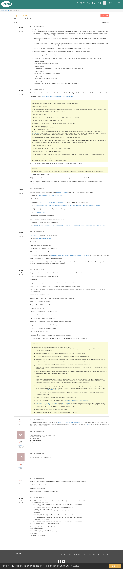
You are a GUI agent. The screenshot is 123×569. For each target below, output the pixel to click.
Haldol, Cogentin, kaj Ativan (55, 390)
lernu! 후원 (77, 554)
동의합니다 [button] (115, 566)
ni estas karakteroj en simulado (51, 405)
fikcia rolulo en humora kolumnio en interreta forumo (77, 400)
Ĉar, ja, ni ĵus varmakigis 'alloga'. (91, 205)
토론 (2, 10)
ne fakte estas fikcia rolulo (50, 403)
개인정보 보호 (91, 554)
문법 (93, 3)
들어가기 (111, 3)
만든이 (70, 554)
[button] (104, 3)
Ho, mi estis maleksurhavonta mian (49, 202)
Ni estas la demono (39, 212)
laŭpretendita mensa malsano (44, 238)
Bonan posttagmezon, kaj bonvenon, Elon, (50, 195)
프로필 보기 (20, 445)
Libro (84, 554)
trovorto (88, 424)
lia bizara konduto (66, 403)
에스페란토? (81, 3)
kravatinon (62, 202)
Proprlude (33, 235)
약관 (99, 554)
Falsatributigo (39, 403)
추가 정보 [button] (76, 566)
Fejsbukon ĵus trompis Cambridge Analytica (70, 422)
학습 (88, 3)
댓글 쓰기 (105, 16)
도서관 (99, 3)
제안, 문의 (105, 554)
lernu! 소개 (62, 554)
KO (119, 3)
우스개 (7, 10)
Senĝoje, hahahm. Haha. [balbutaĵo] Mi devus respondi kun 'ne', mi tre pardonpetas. (58, 205)
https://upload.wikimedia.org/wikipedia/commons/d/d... (57, 96)
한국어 (18, 553)
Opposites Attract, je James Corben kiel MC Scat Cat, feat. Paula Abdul (69, 255)
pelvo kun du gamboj (62, 192)
